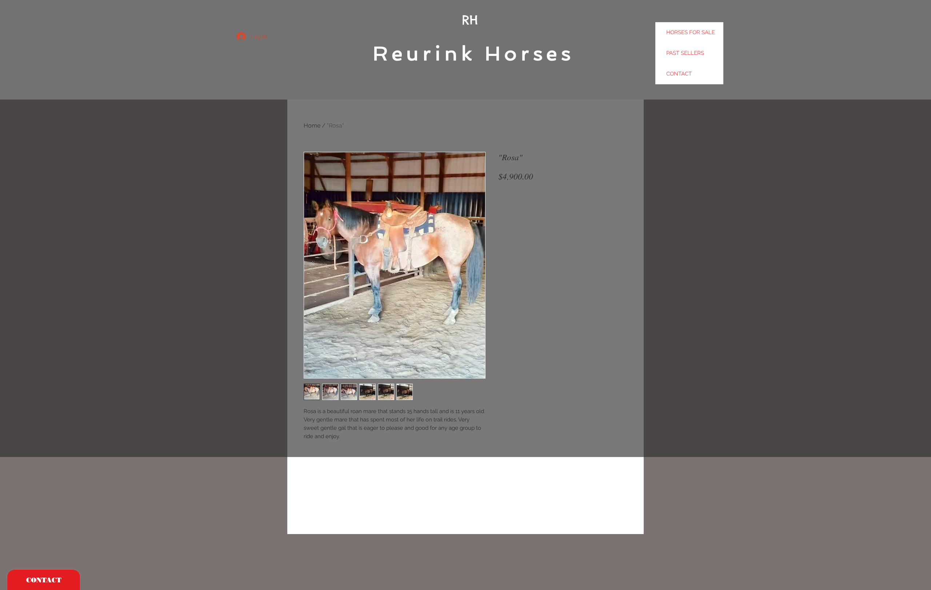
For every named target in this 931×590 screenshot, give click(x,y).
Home (312, 125)
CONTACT (679, 73)
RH (470, 20)
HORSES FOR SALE (690, 32)
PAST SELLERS (685, 53)
